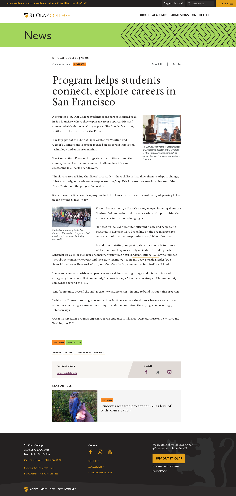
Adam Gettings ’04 (144, 255)
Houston (154, 318)
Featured (79, 64)
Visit (44, 489)
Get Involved (67, 489)
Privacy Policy (160, 471)
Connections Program (78, 145)
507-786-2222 (53, 460)
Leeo (141, 259)
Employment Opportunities (41, 473)
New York (167, 318)
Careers (67, 352)
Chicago (131, 318)
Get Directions (33, 460)
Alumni (57, 352)
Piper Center (74, 342)
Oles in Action (83, 352)
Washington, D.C (63, 323)
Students (99, 352)
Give (52, 489)
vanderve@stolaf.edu (67, 373)
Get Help (93, 461)
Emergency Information (39, 467)
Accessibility (96, 466)
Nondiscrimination (100, 472)
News (85, 57)
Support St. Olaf (168, 458)
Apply (34, 489)
